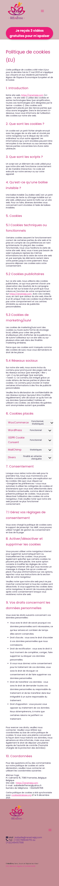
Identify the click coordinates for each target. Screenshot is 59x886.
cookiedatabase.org (21, 795)
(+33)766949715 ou (24, 840)
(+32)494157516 (15, 842)
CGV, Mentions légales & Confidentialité (20, 866)
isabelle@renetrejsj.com (28, 837)
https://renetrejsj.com (32, 95)
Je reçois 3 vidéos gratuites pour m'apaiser (29, 33)
